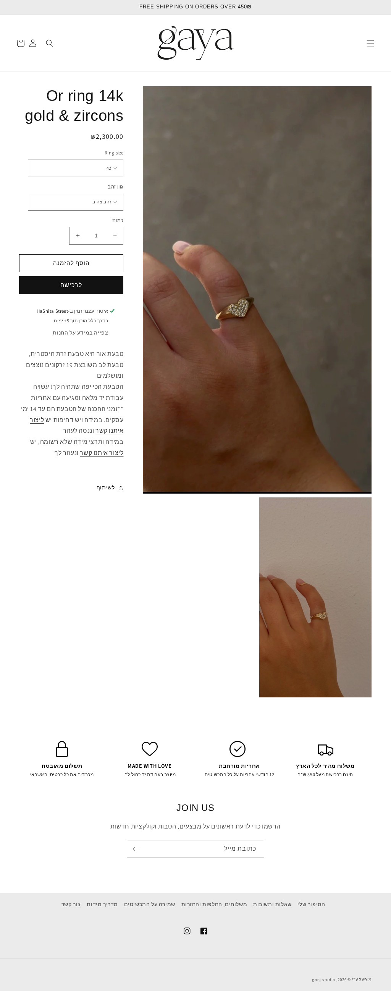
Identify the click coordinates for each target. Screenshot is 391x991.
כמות (117, 220)
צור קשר (71, 904)
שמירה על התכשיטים (149, 904)
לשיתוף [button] (106, 487)
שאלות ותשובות (272, 904)
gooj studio (323, 979)
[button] (370, 43)
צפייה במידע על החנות (80, 332)
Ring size (114, 152)
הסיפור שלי (311, 904)
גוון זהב (115, 187)
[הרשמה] (135, 849)
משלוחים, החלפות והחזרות (214, 904)
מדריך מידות (102, 904)
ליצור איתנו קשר (101, 453)
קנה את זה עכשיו (71, 285)
